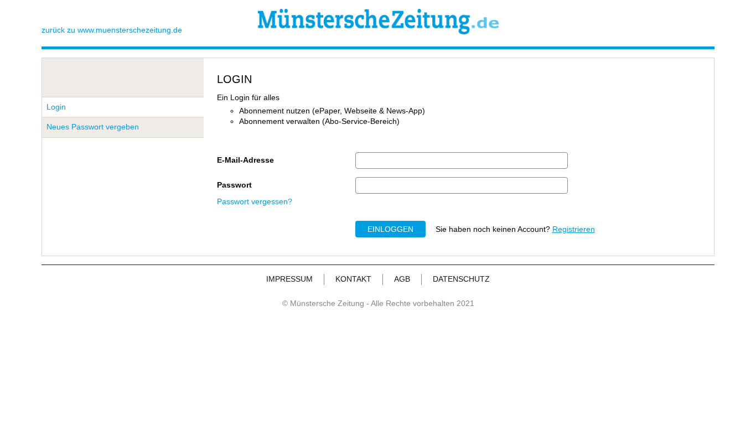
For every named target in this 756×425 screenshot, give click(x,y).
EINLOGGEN (390, 229)
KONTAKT (353, 278)
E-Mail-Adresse (245, 160)
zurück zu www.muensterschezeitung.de (112, 29)
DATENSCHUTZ (461, 278)
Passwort (234, 184)
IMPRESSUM (289, 278)
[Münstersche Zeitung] (378, 31)
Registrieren (573, 229)
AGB (402, 278)
